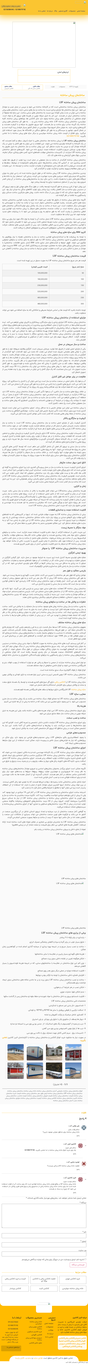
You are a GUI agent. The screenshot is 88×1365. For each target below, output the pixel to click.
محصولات (72, 11)
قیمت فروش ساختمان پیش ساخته (39, 1096)
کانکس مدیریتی (80, 1338)
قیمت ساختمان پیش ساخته (63, 1096)
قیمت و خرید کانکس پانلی (15, 1279)
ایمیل (83, 1241)
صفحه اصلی (81, 11)
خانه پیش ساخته (30, 1091)
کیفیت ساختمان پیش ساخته (31, 1098)
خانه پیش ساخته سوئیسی (72, 1288)
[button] (20, 72)
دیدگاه (83, 1203)
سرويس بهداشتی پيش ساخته (34, 1339)
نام (84, 1232)
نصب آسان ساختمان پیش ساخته (65, 1101)
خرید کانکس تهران (73, 1279)
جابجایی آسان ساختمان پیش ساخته (50, 1091)
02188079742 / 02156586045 (15, 9)
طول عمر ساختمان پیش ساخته (32, 1093)
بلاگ (55, 11)
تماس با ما (41, 11)
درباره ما (50, 11)
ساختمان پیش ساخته (15, 1091)
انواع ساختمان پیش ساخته (72, 1091)
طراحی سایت (38, 1358)
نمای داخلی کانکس (35, 1343)
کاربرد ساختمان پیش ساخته (67, 1098)
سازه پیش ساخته (78, 689)
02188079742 (73, 136)
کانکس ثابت (44, 1288)
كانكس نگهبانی (36, 1335)
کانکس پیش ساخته (49, 1098)
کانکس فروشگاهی (68, 1346)
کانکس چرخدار (15, 1288)
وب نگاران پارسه (21, 1358)
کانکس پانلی (60, 682)
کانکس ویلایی (75, 1341)
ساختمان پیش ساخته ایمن (53, 1093)
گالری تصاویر (63, 11)
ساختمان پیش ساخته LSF (73, 1093)
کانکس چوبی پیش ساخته (35, 1328)
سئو (29, 1358)
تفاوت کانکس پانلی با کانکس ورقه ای (44, 1280)
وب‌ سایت (82, 1250)
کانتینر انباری (64, 1341)
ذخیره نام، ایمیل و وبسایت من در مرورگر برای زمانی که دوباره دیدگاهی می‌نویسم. (53, 1260)
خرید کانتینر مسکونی (34, 1332)
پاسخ (78, 1136)
